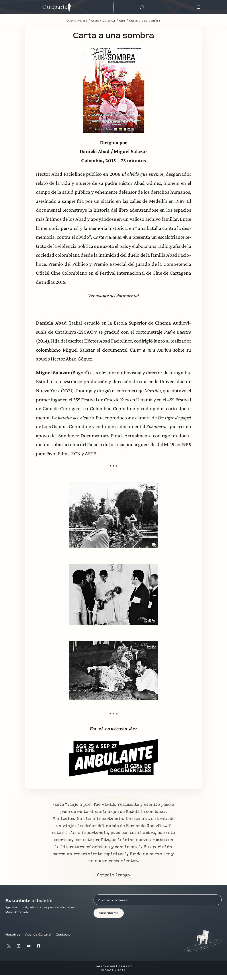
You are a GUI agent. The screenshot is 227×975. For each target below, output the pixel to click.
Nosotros (13, 934)
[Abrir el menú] (198, 7)
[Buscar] (142, 7)
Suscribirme (108, 913)
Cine (122, 20)
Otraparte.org (77, 20)
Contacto (63, 934)
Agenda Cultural (103, 20)
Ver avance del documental (113, 295)
